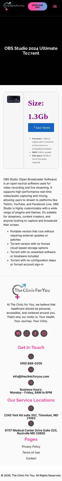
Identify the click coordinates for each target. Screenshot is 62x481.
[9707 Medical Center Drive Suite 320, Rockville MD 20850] (31, 423)
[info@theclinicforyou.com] (31, 370)
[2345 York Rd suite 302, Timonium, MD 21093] (31, 408)
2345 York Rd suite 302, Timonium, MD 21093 (31, 416)
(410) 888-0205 (31, 363)
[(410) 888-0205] (31, 356)
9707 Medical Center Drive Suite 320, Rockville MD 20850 (31, 432)
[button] (55, 6)
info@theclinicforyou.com (31, 376)
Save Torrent (43, 127)
